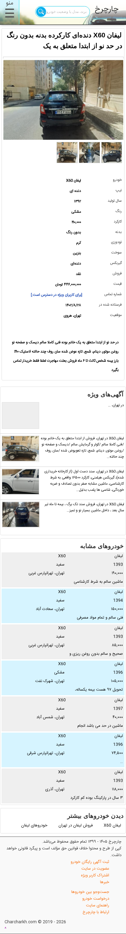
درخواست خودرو (95, 898)
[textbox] (62, 11)
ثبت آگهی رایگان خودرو (90, 862)
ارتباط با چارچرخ (96, 912)
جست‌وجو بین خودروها (90, 892)
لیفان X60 (112, 825)
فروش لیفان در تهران (75, 825)
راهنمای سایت (97, 905)
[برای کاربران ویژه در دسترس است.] (56, 295)
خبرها (104, 882)
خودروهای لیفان (34, 825)
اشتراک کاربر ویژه (95, 875)
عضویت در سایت (95, 868)
